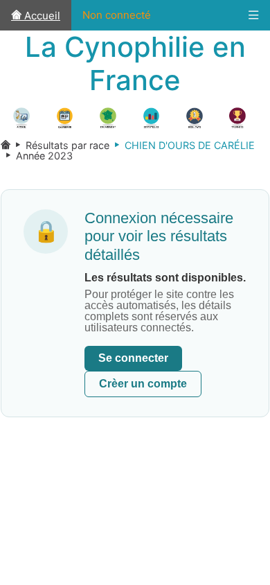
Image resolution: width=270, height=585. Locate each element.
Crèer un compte (143, 384)
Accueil (40, 15)
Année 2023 (37, 155)
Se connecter (133, 358)
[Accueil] (5, 145)
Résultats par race (59, 145)
